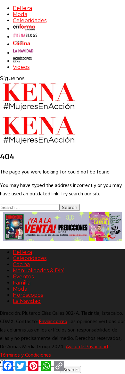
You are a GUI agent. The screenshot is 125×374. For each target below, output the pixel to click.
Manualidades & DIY (38, 270)
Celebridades (29, 20)
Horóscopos (28, 295)
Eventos (23, 277)
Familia (21, 283)
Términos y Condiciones (25, 355)
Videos (21, 67)
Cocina (21, 264)
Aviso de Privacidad (87, 347)
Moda (20, 14)
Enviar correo (53, 322)
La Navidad (27, 301)
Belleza (22, 8)
